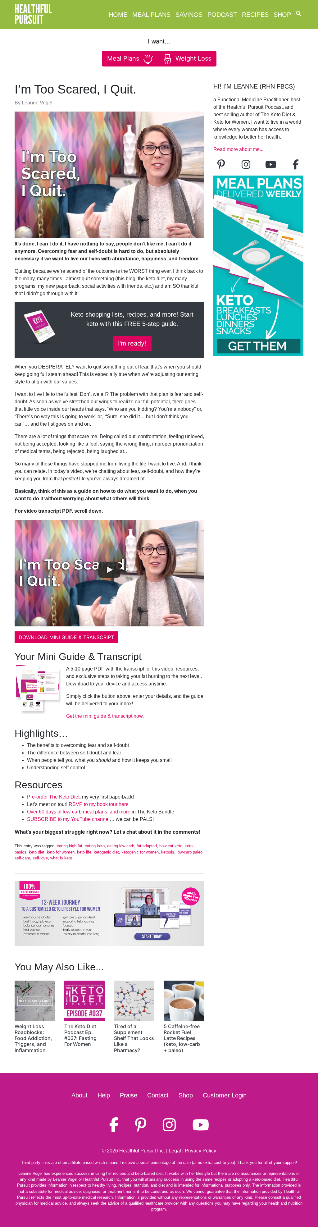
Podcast (222, 14)
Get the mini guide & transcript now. (105, 716)
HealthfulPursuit (33, 14)
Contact (158, 1095)
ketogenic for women (140, 852)
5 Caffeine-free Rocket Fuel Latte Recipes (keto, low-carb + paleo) (182, 1038)
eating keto (95, 846)
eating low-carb (120, 846)
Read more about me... (238, 149)
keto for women (61, 852)
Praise (128, 1095)
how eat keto (170, 846)
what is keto (61, 858)
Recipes (255, 14)
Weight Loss (192, 58)
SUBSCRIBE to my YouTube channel (68, 819)
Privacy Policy (200, 1150)
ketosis (167, 852)
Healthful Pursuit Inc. (142, 1150)
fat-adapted (147, 846)
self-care (22, 858)
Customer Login (225, 1095)
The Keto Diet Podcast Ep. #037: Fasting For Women (80, 1035)
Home (118, 14)
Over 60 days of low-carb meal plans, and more (78, 811)
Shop (282, 14)
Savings (188, 14)
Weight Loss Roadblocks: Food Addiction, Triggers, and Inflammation (33, 1038)
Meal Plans (151, 14)
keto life (84, 852)
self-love (40, 858)
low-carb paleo (189, 852)
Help (104, 1095)
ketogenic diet (106, 852)
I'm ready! (132, 343)
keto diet (36, 852)
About (79, 1095)
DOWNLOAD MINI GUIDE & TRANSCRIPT (66, 637)
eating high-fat (69, 846)
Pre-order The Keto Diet (53, 796)
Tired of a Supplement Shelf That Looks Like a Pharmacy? (134, 1038)
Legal (175, 1150)
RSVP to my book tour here (99, 804)
